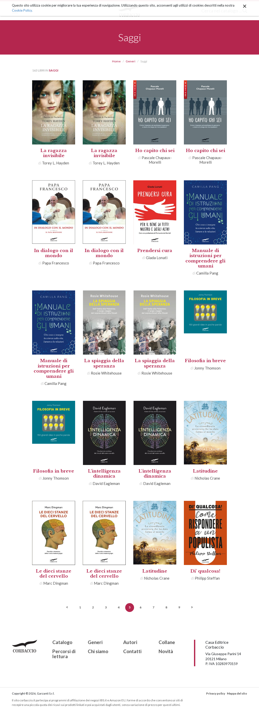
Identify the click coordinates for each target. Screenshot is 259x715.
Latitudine (205, 471)
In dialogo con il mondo (53, 253)
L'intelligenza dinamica (104, 474)
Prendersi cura (154, 250)
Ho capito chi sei (155, 150)
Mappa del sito (237, 693)
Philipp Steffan (207, 578)
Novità (166, 651)
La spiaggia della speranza (104, 363)
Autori (130, 642)
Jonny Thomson (207, 368)
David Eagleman (106, 483)
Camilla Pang (207, 273)
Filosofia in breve (205, 360)
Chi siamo (98, 651)
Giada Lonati (156, 257)
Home (116, 61)
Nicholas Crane (207, 478)
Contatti (132, 651)
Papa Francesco (55, 263)
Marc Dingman (55, 583)
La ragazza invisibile (53, 153)
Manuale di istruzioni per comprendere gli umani (205, 258)
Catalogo (62, 642)
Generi (130, 61)
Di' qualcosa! (205, 571)
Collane (167, 642)
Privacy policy (215, 693)
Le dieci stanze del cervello (53, 574)
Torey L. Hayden (55, 163)
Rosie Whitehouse (106, 373)
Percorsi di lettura (63, 654)
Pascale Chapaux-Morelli (157, 159)
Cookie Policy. (22, 10)
